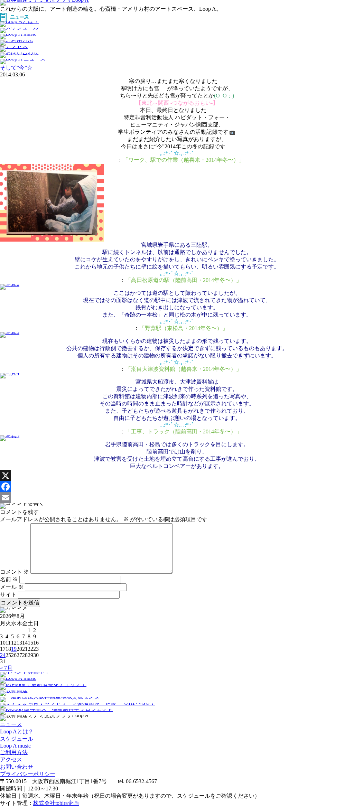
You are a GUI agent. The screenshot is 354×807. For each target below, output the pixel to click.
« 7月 (6, 668)
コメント (14, 572)
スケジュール (16, 739)
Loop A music (15, 746)
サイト (8, 595)
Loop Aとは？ (17, 731)
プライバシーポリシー (27, 774)
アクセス (11, 759)
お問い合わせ (16, 767)
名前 (9, 579)
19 (14, 649)
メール (12, 587)
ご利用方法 (14, 752)
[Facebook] (177, 486)
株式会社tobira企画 (56, 803)
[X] (177, 475)
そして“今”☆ (16, 68)
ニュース (11, 724)
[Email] (177, 497)
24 (3, 655)
